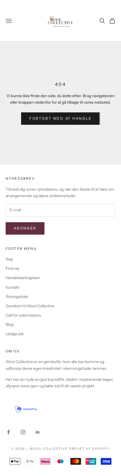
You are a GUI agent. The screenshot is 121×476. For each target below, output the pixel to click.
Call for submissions (23, 315)
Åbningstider (17, 296)
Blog (10, 324)
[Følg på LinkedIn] (38, 432)
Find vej (12, 268)
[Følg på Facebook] (8, 432)
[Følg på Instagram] (23, 432)
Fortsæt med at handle (60, 118)
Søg (9, 259)
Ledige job (15, 333)
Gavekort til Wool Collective (30, 305)
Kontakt (12, 287)
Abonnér (25, 228)
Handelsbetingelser (23, 277)
